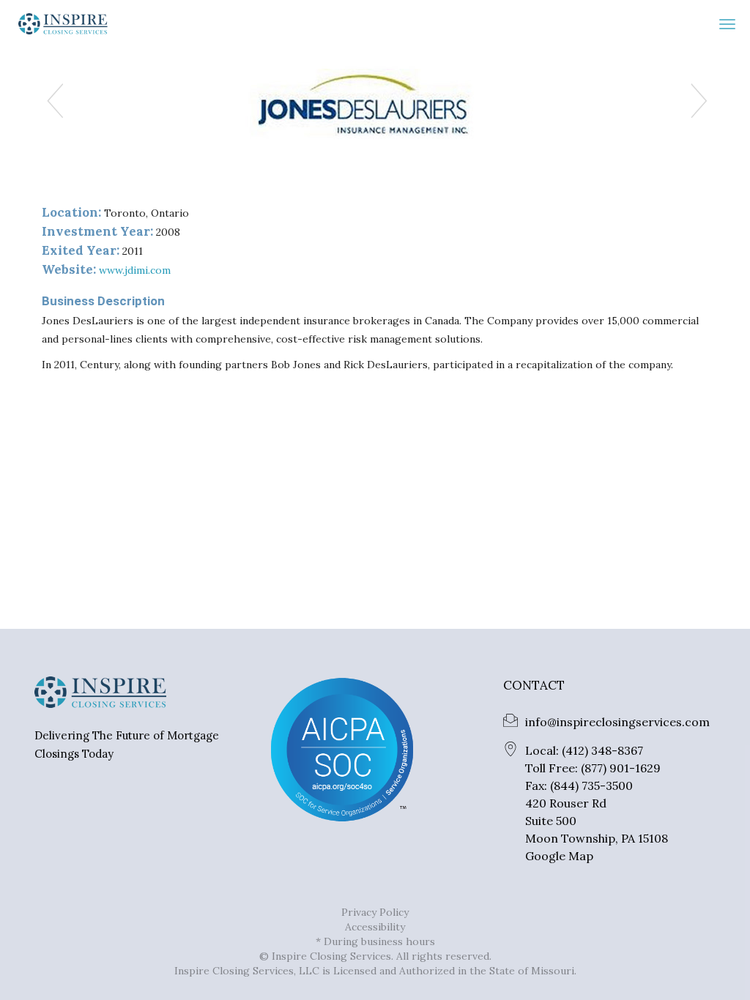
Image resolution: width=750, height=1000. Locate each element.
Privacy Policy (375, 912)
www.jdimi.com (135, 270)
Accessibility (375, 926)
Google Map (559, 855)
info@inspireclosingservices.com (617, 721)
